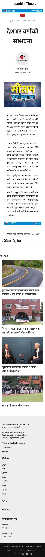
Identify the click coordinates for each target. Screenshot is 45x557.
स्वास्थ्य (4, 490)
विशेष (4, 477)
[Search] (3, 3)
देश (18, 20)
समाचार (4, 469)
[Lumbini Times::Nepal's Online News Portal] (25, 3)
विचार (4, 494)
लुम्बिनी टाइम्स (23, 69)
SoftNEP (9, 550)
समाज (4, 485)
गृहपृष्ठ (11, 20)
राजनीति (5, 481)
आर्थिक (4, 473)
